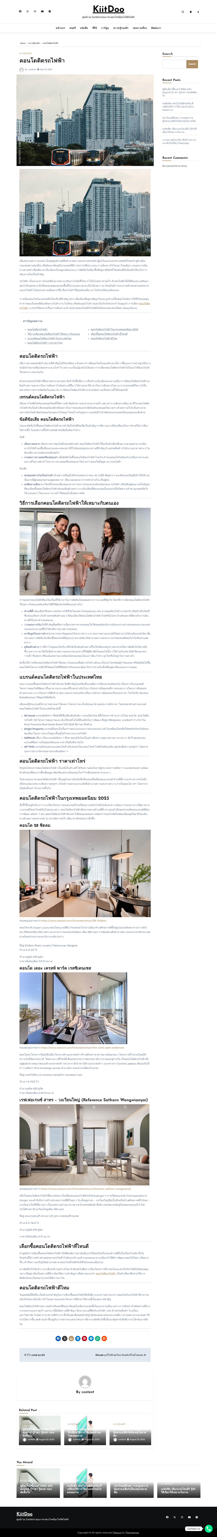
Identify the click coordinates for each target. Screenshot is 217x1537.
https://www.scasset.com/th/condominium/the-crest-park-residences (82, 1047)
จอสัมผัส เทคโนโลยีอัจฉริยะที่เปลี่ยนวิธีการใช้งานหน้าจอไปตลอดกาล (84, 1432)
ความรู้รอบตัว (120, 28)
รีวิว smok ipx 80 (36, 1355)
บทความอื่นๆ (140, 28)
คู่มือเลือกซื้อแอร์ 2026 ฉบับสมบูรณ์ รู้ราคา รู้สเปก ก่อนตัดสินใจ (39, 1432)
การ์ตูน (105, 28)
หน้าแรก (60, 28)
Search (167, 54)
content (32, 69)
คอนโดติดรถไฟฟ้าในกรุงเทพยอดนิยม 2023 (114, 329)
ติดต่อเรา (156, 28)
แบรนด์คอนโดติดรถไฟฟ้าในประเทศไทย (49, 338)
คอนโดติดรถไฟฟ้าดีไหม (104, 338)
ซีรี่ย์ (94, 28)
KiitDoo (108, 9)
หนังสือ (84, 28)
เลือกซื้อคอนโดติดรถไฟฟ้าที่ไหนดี (109, 334)
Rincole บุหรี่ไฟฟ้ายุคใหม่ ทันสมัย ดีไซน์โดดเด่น (120, 1355)
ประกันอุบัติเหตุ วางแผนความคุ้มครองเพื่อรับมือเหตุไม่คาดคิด (130, 1432)
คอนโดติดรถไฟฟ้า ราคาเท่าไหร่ (44, 342)
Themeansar (132, 1532)
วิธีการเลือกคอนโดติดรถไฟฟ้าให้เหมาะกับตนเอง (53, 334)
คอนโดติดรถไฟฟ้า (42, 61)
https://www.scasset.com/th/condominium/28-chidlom (73, 920)
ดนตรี (73, 28)
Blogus (117, 1532)
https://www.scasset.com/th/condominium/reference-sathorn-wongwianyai (86, 1188)
